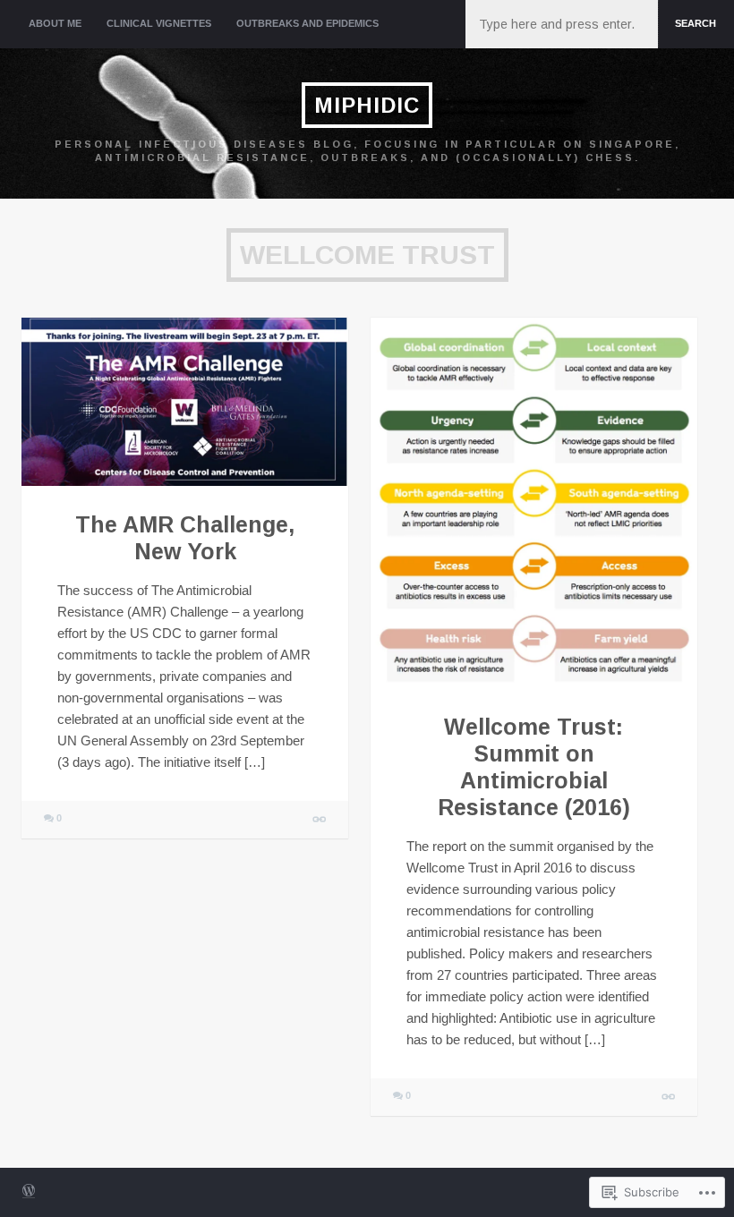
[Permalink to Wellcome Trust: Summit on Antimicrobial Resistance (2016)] (534, 503)
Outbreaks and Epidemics (307, 23)
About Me (55, 23)
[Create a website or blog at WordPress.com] (28, 1192)
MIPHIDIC (367, 105)
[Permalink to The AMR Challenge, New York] (184, 402)
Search (695, 23)
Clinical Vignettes (159, 23)
